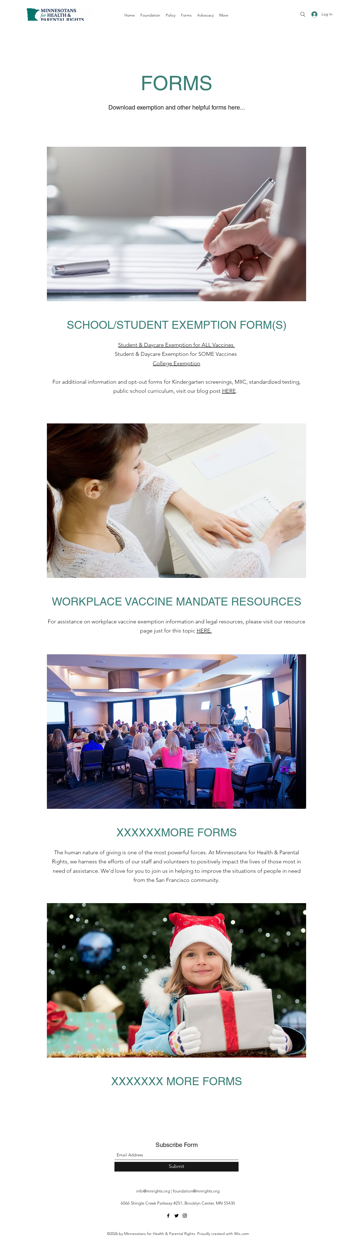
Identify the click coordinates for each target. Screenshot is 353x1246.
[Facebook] (168, 1215)
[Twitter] (176, 1215)
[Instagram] (185, 1215)
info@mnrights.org (153, 1191)
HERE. (204, 630)
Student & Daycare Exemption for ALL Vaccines (176, 344)
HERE (229, 391)
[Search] (303, 14)
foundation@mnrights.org (196, 1191)
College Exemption (176, 363)
